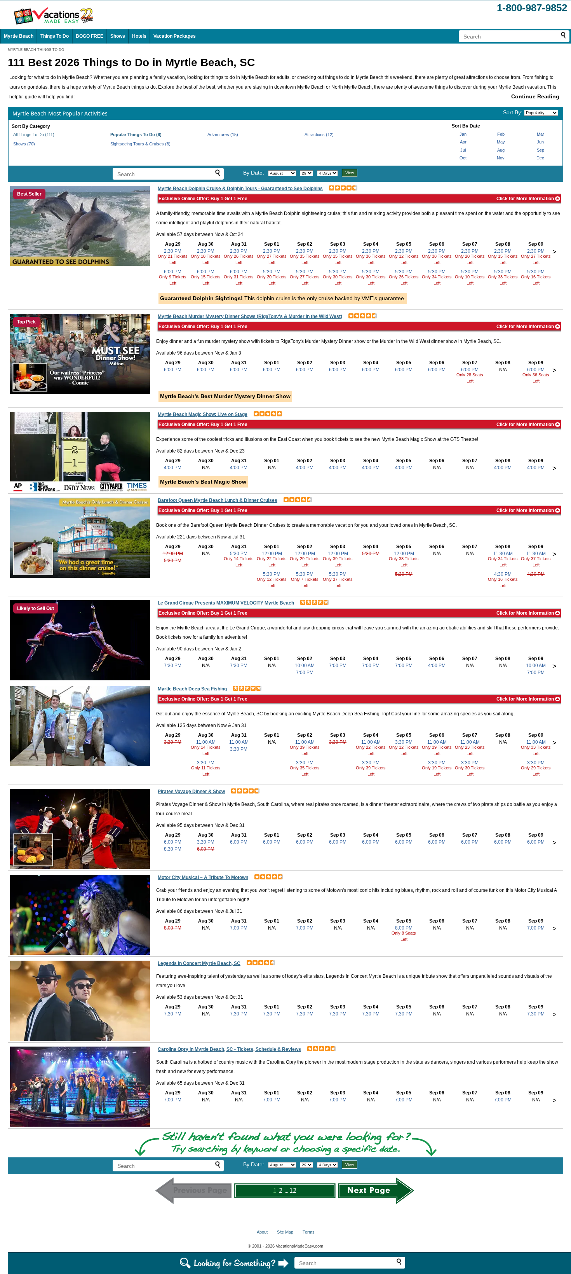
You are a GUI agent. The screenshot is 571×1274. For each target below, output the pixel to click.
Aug (501, 150)
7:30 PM (172, 665)
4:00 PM (172, 467)
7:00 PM (304, 672)
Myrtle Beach (18, 36)
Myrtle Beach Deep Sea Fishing (192, 689)
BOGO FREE (89, 36)
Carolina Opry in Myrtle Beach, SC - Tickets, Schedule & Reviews (229, 1049)
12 (292, 1190)
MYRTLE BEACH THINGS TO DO (36, 50)
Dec (540, 158)
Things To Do (54, 36)
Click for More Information (525, 198)
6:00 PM (172, 271)
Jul (463, 150)
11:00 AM (206, 742)
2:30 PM (172, 251)
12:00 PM (173, 553)
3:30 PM (172, 742)
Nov (501, 158)
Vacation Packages (174, 36)
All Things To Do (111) (33, 134)
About (262, 1232)
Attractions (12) (319, 134)
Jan (463, 134)
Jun (540, 142)
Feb (501, 134)
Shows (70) (24, 144)
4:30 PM (503, 574)
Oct (463, 158)
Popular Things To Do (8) (136, 134)
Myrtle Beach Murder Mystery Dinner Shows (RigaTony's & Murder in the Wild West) (250, 316)
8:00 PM (172, 928)
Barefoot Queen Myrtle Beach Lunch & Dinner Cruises (217, 500)
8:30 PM (172, 849)
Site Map (285, 1232)
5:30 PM (271, 271)
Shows (117, 36)
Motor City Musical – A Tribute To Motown (203, 877)
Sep (540, 150)
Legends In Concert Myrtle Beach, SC (199, 963)
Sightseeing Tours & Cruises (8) (140, 144)
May (501, 142)
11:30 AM (503, 553)
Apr (463, 142)
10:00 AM (305, 665)
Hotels (139, 36)
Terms (309, 1232)
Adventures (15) (222, 134)
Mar (540, 134)
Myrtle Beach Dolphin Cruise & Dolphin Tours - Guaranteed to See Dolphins (240, 188)
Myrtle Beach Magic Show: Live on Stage (202, 414)
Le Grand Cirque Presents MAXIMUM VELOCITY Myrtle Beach (226, 603)
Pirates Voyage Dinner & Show (191, 791)
